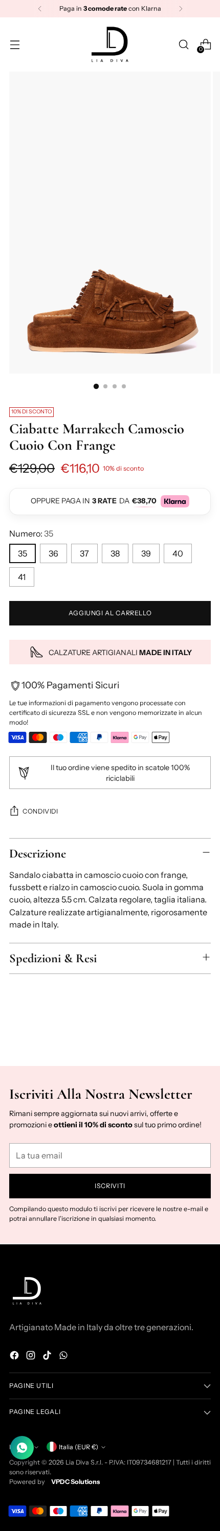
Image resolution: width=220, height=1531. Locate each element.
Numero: (31, 533)
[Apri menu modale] (14, 44)
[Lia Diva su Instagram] (32, 1356)
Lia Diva (77, 1462)
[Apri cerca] (183, 44)
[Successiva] (180, 8)
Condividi (40, 811)
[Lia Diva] (110, 44)
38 (115, 553)
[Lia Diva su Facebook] (15, 1356)
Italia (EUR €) (78, 1447)
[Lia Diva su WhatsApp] (64, 1356)
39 (146, 553)
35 (22, 553)
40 (177, 553)
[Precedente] (40, 8)
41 (22, 577)
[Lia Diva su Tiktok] (48, 1356)
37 (84, 553)
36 (53, 553)
